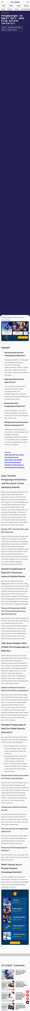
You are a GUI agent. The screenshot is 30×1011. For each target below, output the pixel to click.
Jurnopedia (5, 12)
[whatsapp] (27, 999)
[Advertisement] (15, 954)
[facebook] (27, 995)
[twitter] (27, 991)
